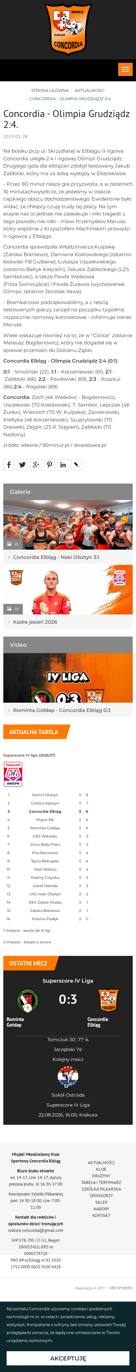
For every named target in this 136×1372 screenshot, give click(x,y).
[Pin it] (49, 464)
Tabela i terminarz (101, 1182)
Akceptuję (68, 1358)
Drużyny (101, 1176)
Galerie (20, 491)
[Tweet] (22, 464)
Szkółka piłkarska (101, 1189)
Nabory (101, 1209)
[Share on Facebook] (9, 464)
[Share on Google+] (36, 464)
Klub (101, 1169)
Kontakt (101, 1215)
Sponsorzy (101, 1195)
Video (18, 644)
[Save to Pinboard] (76, 464)
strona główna (50, 90)
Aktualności (90, 90)
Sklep (101, 1202)
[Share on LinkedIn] (63, 464)
